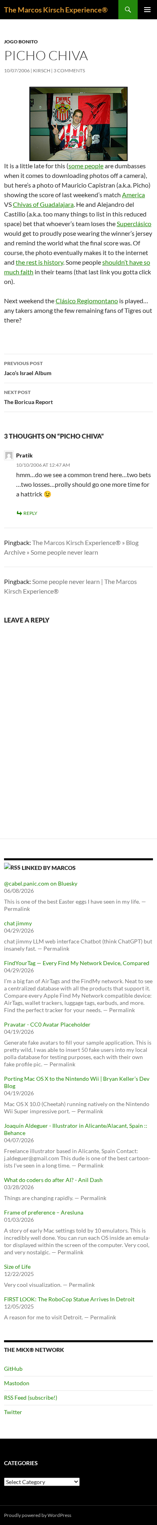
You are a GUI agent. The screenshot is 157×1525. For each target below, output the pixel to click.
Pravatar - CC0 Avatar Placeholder (47, 1024)
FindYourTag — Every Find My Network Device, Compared (76, 963)
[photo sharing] (78, 123)
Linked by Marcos (49, 867)
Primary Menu (147, 9)
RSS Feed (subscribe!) (30, 1397)
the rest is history (39, 262)
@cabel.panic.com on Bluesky (40, 883)
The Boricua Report (28, 397)
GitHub (13, 1368)
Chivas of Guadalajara (43, 204)
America (133, 194)
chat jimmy (18, 923)
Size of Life (17, 1266)
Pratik (24, 455)
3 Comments (69, 70)
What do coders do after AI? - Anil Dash (53, 1179)
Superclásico (134, 223)
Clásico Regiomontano (87, 300)
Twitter (13, 1412)
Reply (30, 513)
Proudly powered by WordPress (37, 1515)
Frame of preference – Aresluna (43, 1212)
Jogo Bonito (21, 42)
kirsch (41, 70)
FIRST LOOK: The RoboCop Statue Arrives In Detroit (69, 1299)
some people (85, 165)
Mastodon (16, 1383)
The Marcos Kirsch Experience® (55, 9)
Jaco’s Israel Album (28, 368)
